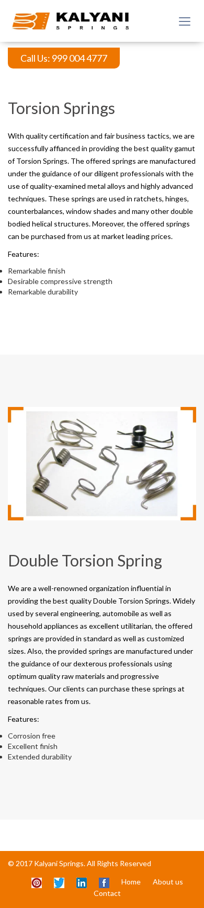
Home (131, 881)
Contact (107, 893)
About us (168, 881)
